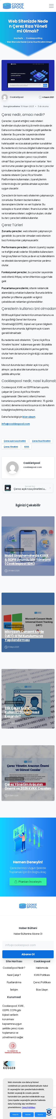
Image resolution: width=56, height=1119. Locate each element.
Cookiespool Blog (34, 38)
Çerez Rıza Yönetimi (41, 441)
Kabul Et (16, 1114)
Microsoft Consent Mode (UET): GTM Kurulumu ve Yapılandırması (24, 636)
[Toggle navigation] (51, 6)
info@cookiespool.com (16, 423)
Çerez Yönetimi (11, 446)
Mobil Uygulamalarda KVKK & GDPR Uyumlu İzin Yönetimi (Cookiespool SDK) (28, 559)
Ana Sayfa (18, 38)
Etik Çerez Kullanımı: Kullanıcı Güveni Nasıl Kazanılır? (22, 712)
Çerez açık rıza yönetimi (15, 441)
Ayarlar (40, 1114)
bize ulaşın (29, 416)
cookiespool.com (32, 467)
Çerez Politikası (28, 1107)
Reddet (28, 1114)
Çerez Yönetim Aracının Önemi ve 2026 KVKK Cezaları (28, 786)
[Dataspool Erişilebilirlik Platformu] (49, 1112)
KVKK (26, 446)
